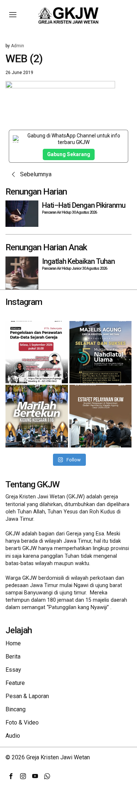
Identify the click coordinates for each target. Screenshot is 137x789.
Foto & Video (22, 722)
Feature (15, 682)
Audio (12, 735)
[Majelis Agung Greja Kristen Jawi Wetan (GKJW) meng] (100, 352)
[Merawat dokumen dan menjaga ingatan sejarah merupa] (36, 352)
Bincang (15, 709)
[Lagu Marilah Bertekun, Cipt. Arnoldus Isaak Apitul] (36, 416)
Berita (12, 656)
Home (13, 643)
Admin (17, 45)
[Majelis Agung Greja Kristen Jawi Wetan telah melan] (100, 416)
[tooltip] (10, 776)
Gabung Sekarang (68, 154)
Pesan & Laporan (27, 696)
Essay (13, 669)
